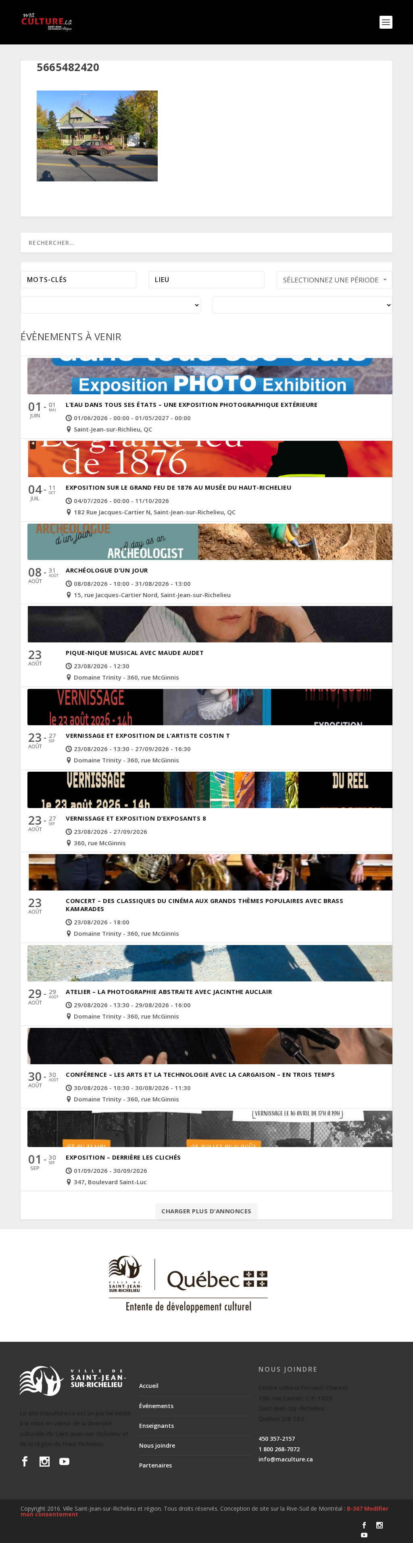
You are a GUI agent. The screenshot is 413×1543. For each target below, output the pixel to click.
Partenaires (155, 1465)
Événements (156, 1406)
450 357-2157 (277, 1438)
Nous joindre (157, 1445)
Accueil (149, 1385)
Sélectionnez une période (331, 279)
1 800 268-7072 (279, 1449)
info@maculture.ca (286, 1459)
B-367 (355, 1508)
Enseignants (156, 1425)
